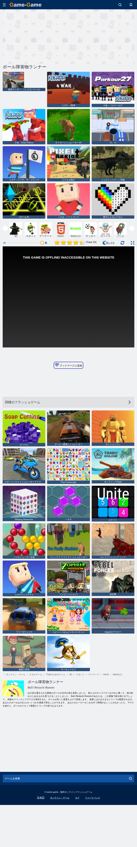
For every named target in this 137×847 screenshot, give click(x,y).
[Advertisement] (36, 36)
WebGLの (117, 674)
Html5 (106, 674)
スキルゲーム (35, 674)
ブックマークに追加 (70, 365)
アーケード (93, 674)
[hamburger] (4, 4)
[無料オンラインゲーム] (25, 5)
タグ (77, 798)
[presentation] (5, 228)
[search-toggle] (120, 4)
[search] (130, 778)
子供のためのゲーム (55, 674)
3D (70, 674)
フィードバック (92, 798)
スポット (80, 674)
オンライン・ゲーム (15, 674)
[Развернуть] (132, 243)
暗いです (110, 243)
